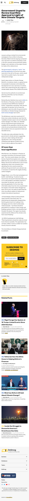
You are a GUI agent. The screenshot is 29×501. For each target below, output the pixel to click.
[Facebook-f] (2, 484)
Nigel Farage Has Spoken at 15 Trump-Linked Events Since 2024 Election (13, 322)
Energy (4, 237)
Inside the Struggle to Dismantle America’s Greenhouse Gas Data (11, 428)
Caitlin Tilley (10, 20)
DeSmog (16, 2)
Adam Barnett (6, 326)
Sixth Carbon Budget (7, 112)
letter (24, 100)
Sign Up (21, 258)
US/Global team (15, 264)
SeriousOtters (9, 497)
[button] (14, 457)
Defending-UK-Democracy (11, 370)
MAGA (6, 333)
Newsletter (4, 482)
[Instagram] (9, 484)
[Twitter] (4, 484)
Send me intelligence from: (7, 264)
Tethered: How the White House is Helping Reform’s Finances (12, 359)
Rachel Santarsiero (7, 432)
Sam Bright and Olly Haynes (9, 363)
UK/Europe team (16, 265)
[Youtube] (6, 484)
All (13, 262)
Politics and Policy (13, 237)
